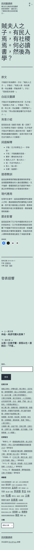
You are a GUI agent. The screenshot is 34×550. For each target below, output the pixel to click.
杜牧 (3, 496)
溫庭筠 (18, 496)
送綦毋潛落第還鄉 (24, 509)
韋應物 (24, 512)
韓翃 (25, 515)
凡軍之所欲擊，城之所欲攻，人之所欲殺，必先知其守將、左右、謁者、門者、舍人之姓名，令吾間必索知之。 (16, 401)
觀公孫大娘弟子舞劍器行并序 (7, 506)
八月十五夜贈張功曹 (23, 482)
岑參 (3, 491)
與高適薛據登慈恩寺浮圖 (21, 503)
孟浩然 (14, 488)
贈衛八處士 (11, 509)
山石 (27, 488)
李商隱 (17, 491)
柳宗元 (14, 496)
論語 (10, 266)
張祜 (11, 491)
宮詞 (19, 488)
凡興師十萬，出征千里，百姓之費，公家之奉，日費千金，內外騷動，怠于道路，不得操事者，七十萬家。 (16, 429)
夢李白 (25, 485)
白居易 (14, 499)
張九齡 (8, 491)
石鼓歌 (21, 500)
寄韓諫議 (23, 488)
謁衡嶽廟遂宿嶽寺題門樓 (21, 506)
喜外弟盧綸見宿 (19, 485)
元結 (17, 482)
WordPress (12, 542)
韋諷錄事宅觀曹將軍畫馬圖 (7, 515)
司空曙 (13, 485)
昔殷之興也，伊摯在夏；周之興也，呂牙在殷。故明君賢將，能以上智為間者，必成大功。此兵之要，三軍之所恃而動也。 (16, 392)
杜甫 (8, 495)
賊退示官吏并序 (4, 509)
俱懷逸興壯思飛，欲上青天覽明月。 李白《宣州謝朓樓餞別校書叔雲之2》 (16, 445)
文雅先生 (8, 263)
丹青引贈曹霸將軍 (6, 482)
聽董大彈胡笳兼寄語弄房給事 (8, 503)
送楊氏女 (17, 509)
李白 (24, 491)
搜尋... (3, 364)
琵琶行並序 (5, 500)
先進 (6, 266)
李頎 (28, 491)
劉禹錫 (3, 485)
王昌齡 (22, 496)
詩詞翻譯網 (6, 3)
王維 (27, 495)
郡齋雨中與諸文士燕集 (6, 512)
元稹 (13, 482)
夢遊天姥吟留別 (6, 488)
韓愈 (17, 515)
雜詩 (20, 512)
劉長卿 (8, 485)
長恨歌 (15, 512)
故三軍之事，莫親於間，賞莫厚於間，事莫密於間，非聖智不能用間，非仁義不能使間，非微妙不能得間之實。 (16, 411)
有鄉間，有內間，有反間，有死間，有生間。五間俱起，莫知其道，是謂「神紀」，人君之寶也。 (16, 420)
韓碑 (21, 515)
